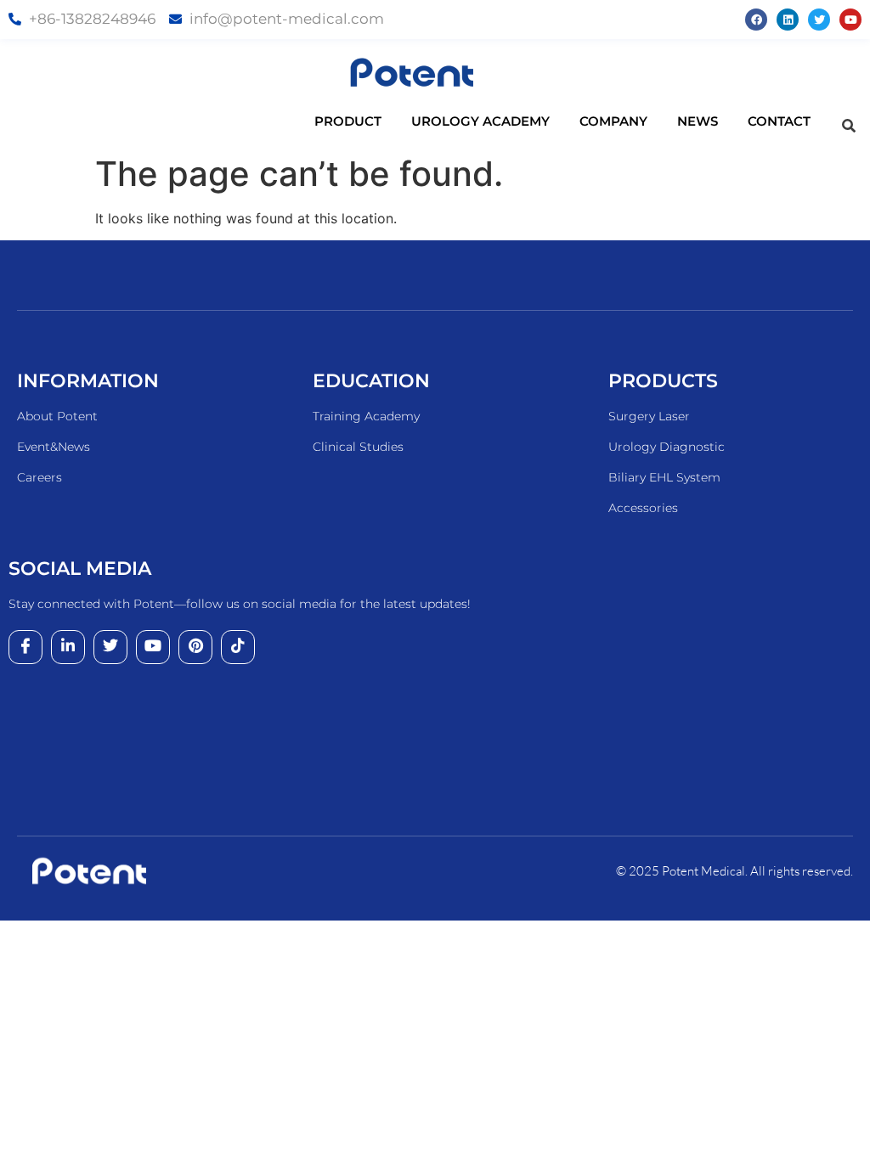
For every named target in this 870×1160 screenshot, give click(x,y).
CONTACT (779, 121)
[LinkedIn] (68, 647)
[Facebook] (756, 19)
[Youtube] (850, 19)
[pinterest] (195, 647)
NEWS (697, 121)
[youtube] (153, 647)
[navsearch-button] (849, 126)
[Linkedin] (788, 19)
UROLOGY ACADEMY (480, 121)
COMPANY (613, 121)
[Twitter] (819, 19)
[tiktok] (238, 647)
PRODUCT (347, 121)
